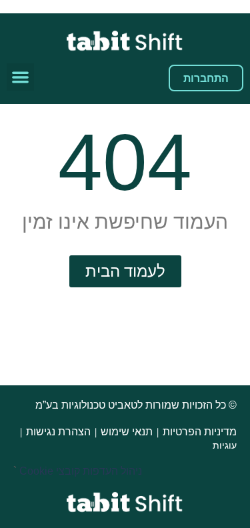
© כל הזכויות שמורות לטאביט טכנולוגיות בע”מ (135, 405)
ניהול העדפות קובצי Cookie (80, 471)
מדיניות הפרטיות (200, 431)
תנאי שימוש (127, 431)
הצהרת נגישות (58, 431)
